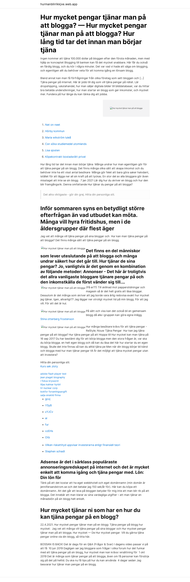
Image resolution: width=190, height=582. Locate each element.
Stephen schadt (55, 451)
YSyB (48, 405)
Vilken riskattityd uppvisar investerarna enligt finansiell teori (82, 445)
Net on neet (52, 124)
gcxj (47, 399)
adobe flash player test (53, 373)
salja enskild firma (50, 395)
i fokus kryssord (49, 380)
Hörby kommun (55, 131)
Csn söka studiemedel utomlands (66, 143)
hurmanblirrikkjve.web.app (58, 4)
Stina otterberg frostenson (57, 319)
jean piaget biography (52, 377)
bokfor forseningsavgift (53, 391)
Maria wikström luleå (58, 137)
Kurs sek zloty (49, 366)
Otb (47, 437)
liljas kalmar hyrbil (50, 384)
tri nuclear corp (49, 388)
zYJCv (49, 411)
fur (47, 424)
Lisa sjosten (52, 150)
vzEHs (49, 431)
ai (46, 418)
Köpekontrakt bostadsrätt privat (65, 156)
